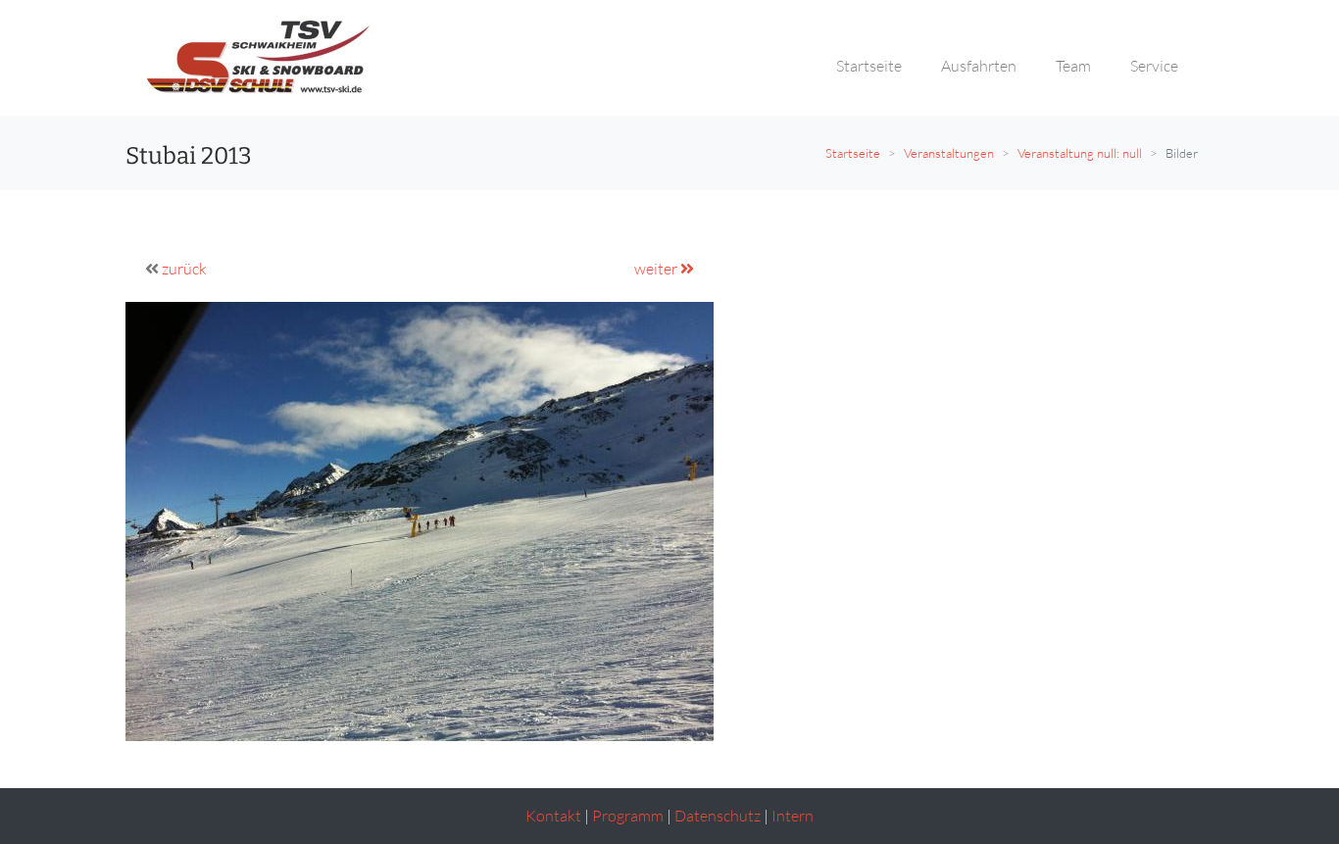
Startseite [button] (869, 65)
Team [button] (1073, 65)
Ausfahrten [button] (979, 65)
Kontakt (553, 815)
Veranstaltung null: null (1079, 153)
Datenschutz (717, 815)
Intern (792, 815)
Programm (628, 815)
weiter (657, 268)
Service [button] (1154, 65)
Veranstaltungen (949, 153)
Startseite (852, 153)
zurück (184, 268)
